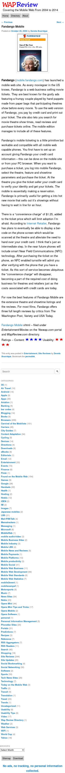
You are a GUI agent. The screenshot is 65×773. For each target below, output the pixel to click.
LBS (3, 515)
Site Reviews (44, 353)
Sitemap (6, 758)
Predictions (7, 631)
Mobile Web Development (14, 571)
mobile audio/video (11, 536)
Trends (4, 702)
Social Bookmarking (11, 663)
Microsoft (6, 529)
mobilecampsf (8, 585)
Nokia (4, 600)
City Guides (7, 430)
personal (5, 617)
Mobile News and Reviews (14, 550)
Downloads (6, 448)
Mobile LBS (7, 547)
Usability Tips (8, 713)
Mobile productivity (11, 561)
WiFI (3, 730)
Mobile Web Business (12, 568)
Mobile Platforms (10, 557)
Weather (5, 723)
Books (4, 416)
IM (2, 504)
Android (5, 391)
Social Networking (10, 667)
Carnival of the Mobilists (13, 423)
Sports (4, 674)
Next (60, 22)
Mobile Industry (9, 543)
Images (4, 508)
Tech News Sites (9, 677)
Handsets (5, 487)
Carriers (5, 427)
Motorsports (7, 589)
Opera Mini (6, 603)
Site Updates (7, 660)
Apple (4, 395)
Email (4, 458)
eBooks (5, 451)
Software (5, 670)
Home (5, 15)
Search (4, 649)
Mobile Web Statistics (12, 578)
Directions (6, 444)
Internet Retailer (36, 223)
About (25, 15)
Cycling (5, 437)
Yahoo (4, 737)
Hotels (4, 497)
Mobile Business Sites (12, 540)
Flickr (4, 472)
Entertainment (30, 353)
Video (4, 716)
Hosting (5, 494)
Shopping (6, 653)
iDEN (3, 501)
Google (4, 483)
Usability (5, 709)
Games (4, 480)
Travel (4, 698)
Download (18, 758)
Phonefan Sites (9, 624)
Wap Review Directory (12, 720)
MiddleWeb (6, 532)
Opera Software (9, 614)
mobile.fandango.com (29, 80)
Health (4, 490)
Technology (7, 681)
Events (4, 465)
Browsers (6, 420)
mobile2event (8, 582)
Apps (3, 398)
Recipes (5, 635)
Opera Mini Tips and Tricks (15, 607)
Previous (7, 22)
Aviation (5, 402)
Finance (5, 469)
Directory (15, 15)
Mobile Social (8, 564)
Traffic (4, 688)
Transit (4, 691)
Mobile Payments (10, 554)
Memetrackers (8, 522)
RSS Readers (7, 645)
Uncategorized (8, 705)
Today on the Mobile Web (14, 684)
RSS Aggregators (10, 642)
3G (2, 384)
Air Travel (6, 388)
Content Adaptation (11, 434)
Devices (5, 441)
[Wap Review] (20, 4)
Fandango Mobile (12, 325)
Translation (6, 695)
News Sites (6, 596)
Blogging (5, 412)
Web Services (8, 727)
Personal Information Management (19, 621)
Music (4, 592)
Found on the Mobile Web (14, 476)
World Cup (6, 734)
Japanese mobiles (10, 511)
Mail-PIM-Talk (8, 518)
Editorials (6, 455)
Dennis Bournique (39, 30)
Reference (6, 638)
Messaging (6, 525)
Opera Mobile (8, 610)
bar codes (6, 409)
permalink (30, 356)
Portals (4, 628)
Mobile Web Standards (12, 575)
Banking (5, 405)
